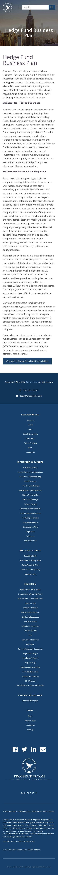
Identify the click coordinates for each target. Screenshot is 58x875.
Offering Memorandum (30, 495)
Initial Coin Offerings (30, 499)
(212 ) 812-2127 (30, 390)
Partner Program (30, 443)
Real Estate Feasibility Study (30, 560)
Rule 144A (30, 644)
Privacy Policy (30, 721)
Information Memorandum (30, 513)
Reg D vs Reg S (30, 663)
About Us (30, 420)
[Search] (52, 7)
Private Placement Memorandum (30, 472)
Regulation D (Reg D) (30, 658)
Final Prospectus (30, 631)
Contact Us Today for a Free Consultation (27, 361)
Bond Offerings (30, 481)
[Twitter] (24, 749)
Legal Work (30, 531)
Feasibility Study (30, 556)
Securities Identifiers (30, 522)
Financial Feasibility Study (30, 569)
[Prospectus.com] (8, 8)
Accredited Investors (30, 672)
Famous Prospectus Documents (30, 649)
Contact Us (30, 452)
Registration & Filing (30, 527)
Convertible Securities (30, 640)
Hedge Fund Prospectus (30, 612)
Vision (30, 425)
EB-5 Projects (30, 681)
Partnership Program (30, 701)
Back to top (27, 793)
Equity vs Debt (30, 603)
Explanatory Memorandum (30, 509)
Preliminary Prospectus (30, 626)
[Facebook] (15, 749)
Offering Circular (30, 504)
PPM (30, 635)
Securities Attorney (30, 608)
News (30, 448)
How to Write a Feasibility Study (30, 594)
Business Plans (30, 574)
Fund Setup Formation (30, 518)
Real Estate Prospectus (30, 617)
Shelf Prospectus (30, 621)
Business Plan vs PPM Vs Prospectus (30, 685)
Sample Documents (30, 434)
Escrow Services (30, 541)
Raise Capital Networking (30, 667)
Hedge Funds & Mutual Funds (30, 490)
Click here (6, 841)
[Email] (42, 749)
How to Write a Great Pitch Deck (30, 599)
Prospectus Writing (30, 467)
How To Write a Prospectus (30, 589)
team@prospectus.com (31, 395)
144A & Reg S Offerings (30, 486)
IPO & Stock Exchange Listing (30, 477)
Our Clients (30, 438)
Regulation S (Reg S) (30, 653)
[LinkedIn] (33, 749)
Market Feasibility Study (30, 565)
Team (30, 429)
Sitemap (30, 730)
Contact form (32, 382)
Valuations (30, 536)
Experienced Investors (30, 676)
